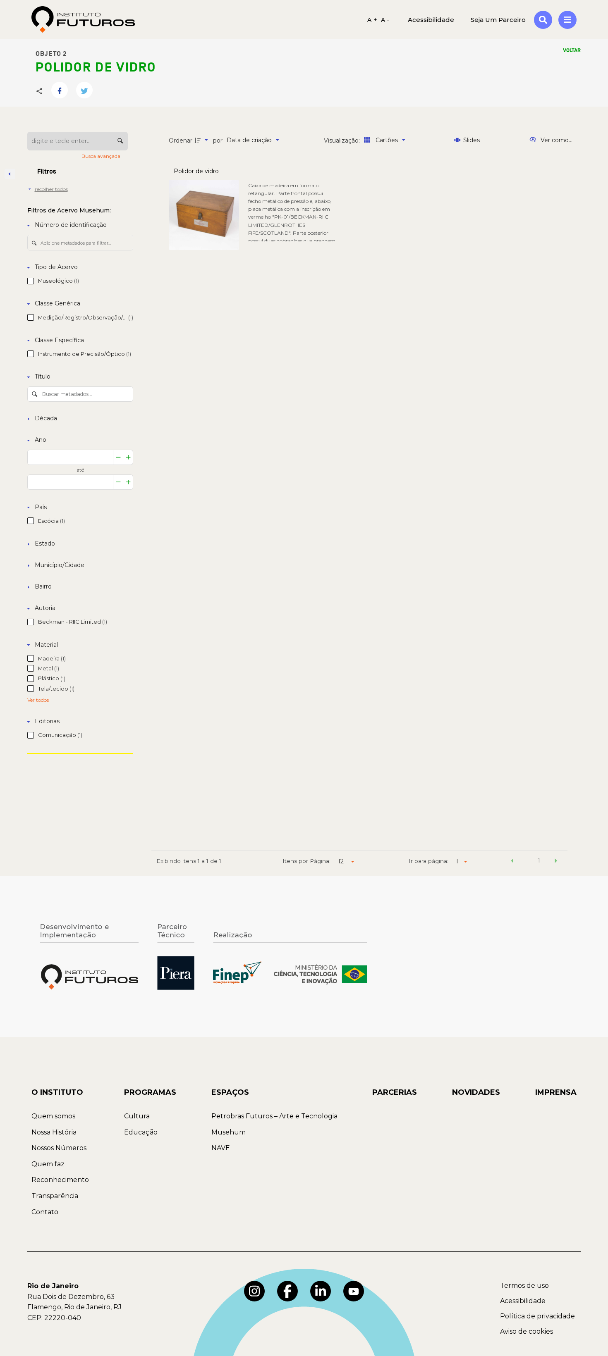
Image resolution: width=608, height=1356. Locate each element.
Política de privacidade (537, 1316)
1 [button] (539, 860)
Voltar (572, 50)
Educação (141, 1132)
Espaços (230, 1092)
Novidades (476, 1092)
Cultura (137, 1116)
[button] (512, 862)
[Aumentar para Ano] (128, 457)
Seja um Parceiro (498, 19)
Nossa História (54, 1132)
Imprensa (556, 1092)
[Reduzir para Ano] (118, 457)
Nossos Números (58, 1148)
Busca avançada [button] (101, 156)
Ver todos (38, 700)
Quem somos (53, 1116)
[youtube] (353, 1291)
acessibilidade (431, 19)
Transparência (54, 1196)
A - (385, 19)
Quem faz (48, 1164)
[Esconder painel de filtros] (10, 174)
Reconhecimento (60, 1180)
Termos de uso (524, 1285)
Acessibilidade (523, 1301)
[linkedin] (320, 1291)
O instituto (57, 1092)
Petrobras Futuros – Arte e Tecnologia (274, 1116)
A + (372, 19)
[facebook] (287, 1291)
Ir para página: (428, 861)
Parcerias (394, 1092)
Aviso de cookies (526, 1331)
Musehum (228, 1132)
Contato (44, 1212)
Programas (150, 1092)
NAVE (220, 1148)
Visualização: (342, 140)
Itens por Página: (306, 861)
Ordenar (180, 140)
